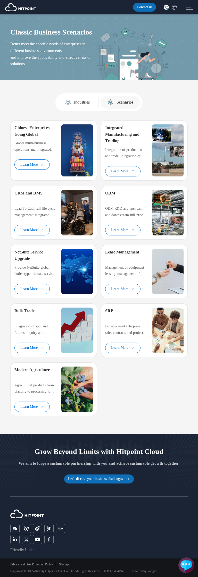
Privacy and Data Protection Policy (31, 564)
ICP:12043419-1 (114, 571)
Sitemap (64, 564)
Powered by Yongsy (144, 571)
